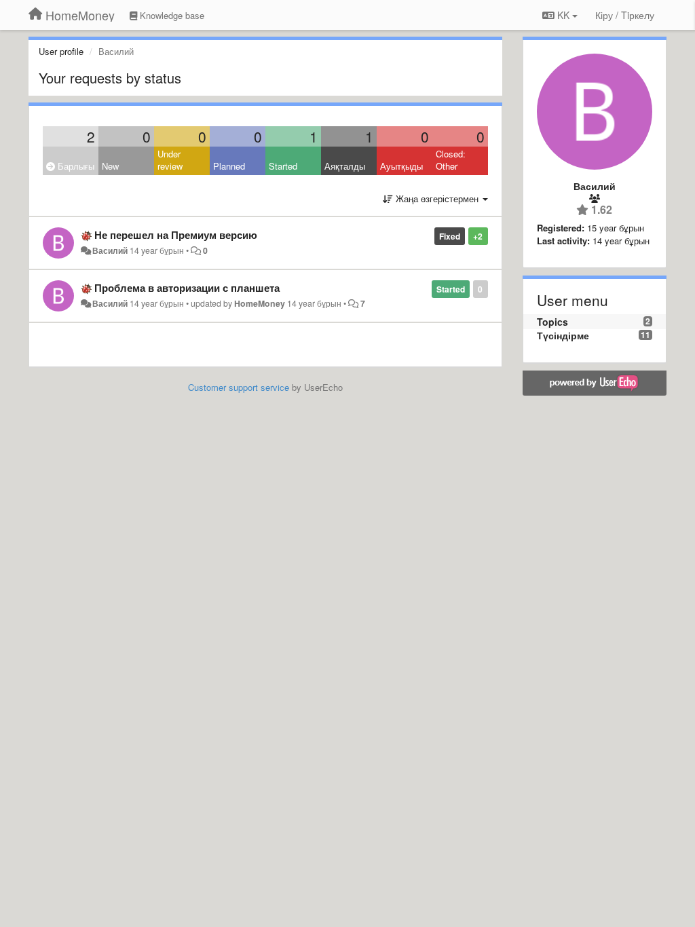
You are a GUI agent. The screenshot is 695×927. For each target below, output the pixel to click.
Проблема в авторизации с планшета (187, 287)
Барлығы (74, 165)
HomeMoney (259, 303)
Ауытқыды (401, 165)
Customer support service (238, 387)
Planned (229, 165)
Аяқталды (344, 165)
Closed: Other (451, 160)
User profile (61, 51)
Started (283, 165)
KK (563, 15)
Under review (170, 160)
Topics (552, 321)
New (110, 165)
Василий (110, 250)
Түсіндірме (563, 335)
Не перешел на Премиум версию (175, 234)
